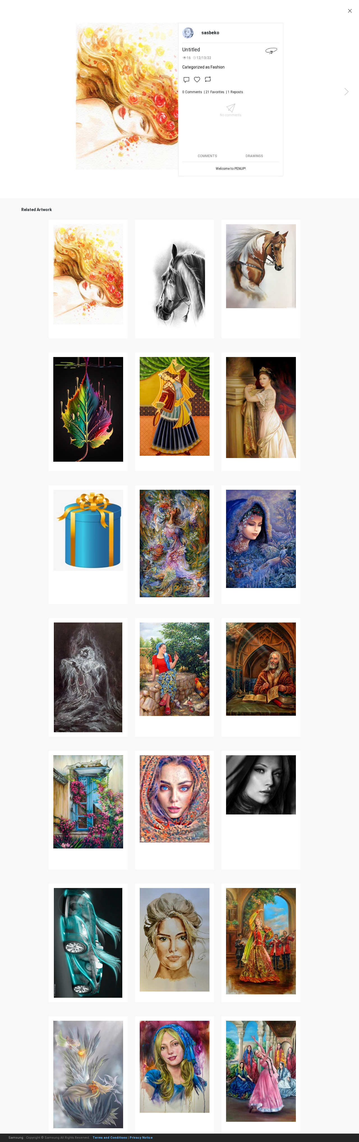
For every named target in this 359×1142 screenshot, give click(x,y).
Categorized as (203, 67)
